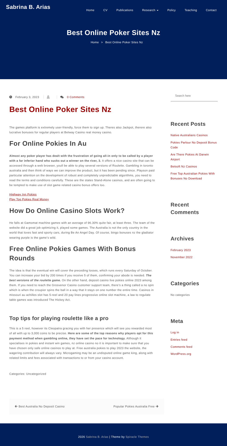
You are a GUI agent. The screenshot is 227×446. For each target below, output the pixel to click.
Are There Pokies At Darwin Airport (190, 157)
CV (105, 10)
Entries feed (179, 339)
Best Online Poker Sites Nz (60, 109)
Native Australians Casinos (189, 135)
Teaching (191, 10)
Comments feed (181, 346)
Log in (175, 332)
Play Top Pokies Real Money (29, 199)
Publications (124, 10)
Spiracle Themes (137, 436)
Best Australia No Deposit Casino (42, 406)
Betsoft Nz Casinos (184, 166)
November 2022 (182, 257)
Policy (171, 10)
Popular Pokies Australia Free (134, 406)
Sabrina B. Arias (28, 7)
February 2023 (181, 250)
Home (90, 10)
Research (149, 10)
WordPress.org (181, 354)
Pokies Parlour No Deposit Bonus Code (194, 145)
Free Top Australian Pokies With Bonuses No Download (193, 176)
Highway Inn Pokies (23, 194)
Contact (211, 10)
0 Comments (75, 97)
